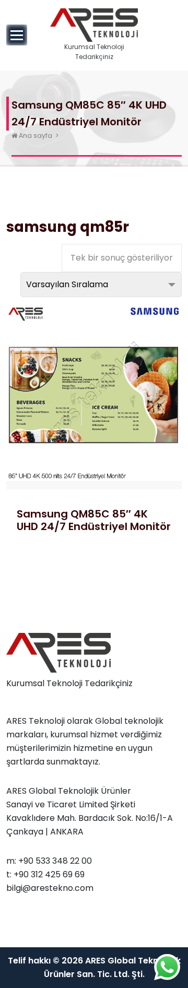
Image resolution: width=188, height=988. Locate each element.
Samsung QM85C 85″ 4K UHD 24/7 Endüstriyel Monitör (94, 520)
